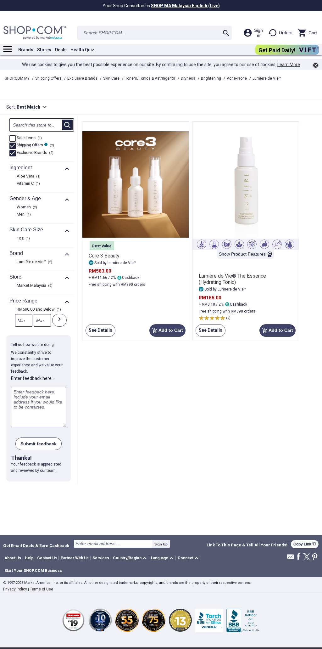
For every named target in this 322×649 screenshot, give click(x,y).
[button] (130, 558)
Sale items (28, 138)
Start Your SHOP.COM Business (33, 570)
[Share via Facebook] (298, 557)
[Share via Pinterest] (314, 557)
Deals (61, 49)
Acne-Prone (237, 78)
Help (29, 558)
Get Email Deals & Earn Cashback (36, 545)
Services (100, 558)
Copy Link (304, 544)
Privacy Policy (15, 589)
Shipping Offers (49, 78)
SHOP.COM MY (18, 78)
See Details (99, 332)
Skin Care (111, 78)
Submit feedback (38, 443)
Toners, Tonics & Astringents (150, 78)
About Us (12, 558)
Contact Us (47, 558)
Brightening (211, 78)
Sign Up (161, 544)
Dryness (188, 78)
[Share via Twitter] (306, 557)
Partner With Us (75, 558)
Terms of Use (41, 589)
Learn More (288, 64)
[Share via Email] (290, 559)
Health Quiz (82, 49)
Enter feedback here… (32, 378)
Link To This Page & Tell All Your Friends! (247, 545)
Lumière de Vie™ (267, 78)
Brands (25, 49)
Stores (44, 49)
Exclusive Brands (82, 78)
